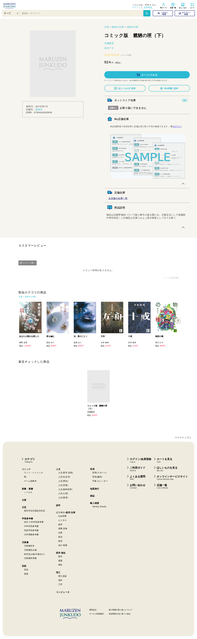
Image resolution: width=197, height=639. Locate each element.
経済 (60, 540)
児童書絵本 (29, 545)
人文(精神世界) (65, 489)
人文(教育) (63, 497)
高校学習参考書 (31, 530)
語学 (58, 505)
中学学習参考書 (31, 526)
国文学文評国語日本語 (34, 510)
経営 (60, 524)
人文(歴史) (63, 480)
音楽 (26, 569)
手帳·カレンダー (100, 480)
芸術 (24, 565)
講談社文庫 (132, 26)
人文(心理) (63, 493)
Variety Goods (99, 506)
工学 (60, 584)
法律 (60, 532)
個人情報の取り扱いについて (120, 609)
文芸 (24, 507)
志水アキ (109, 47)
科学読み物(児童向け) (34, 554)
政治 (60, 536)
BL (25, 476)
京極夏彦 (109, 43)
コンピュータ (63, 592)
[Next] (178, 320)
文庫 (106, 26)
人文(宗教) (63, 485)
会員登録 (148, 7)
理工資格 (62, 575)
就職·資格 (62, 528)
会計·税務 (62, 545)
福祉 (60, 564)
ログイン (136, 7)
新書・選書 (27, 488)
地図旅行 (94, 488)
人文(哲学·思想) (65, 472)
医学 (60, 556)
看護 (60, 560)
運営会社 (92, 609)
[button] (185, 13)
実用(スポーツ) (99, 472)
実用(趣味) (97, 476)
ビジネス (62, 520)
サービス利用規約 (96, 613)
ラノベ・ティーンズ (33, 472)
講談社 (39, 109)
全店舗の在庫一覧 (118, 198)
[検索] (146, 13)
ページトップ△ (183, 437)
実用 (92, 469)
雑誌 (92, 495)
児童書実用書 (30, 558)
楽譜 (26, 573)
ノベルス (28, 492)
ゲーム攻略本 (30, 480)
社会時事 (62, 515)
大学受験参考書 (31, 534)
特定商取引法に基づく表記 (119, 613)
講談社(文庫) (117, 26)
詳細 (184, 100)
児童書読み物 (30, 549)
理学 (60, 580)
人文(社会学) (64, 476)
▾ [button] (17, 13)
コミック (26, 469)
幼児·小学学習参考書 (34, 521)
